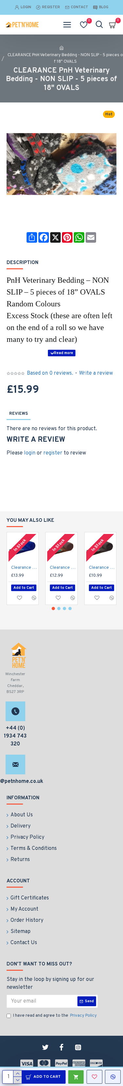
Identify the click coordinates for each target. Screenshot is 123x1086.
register (52, 453)
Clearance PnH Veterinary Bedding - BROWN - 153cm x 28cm (62, 567)
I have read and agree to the (55, 1015)
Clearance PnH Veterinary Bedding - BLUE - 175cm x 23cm (24, 567)
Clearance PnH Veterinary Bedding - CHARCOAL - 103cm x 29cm (101, 567)
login (29, 453)
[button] (53, 608)
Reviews (18, 413)
